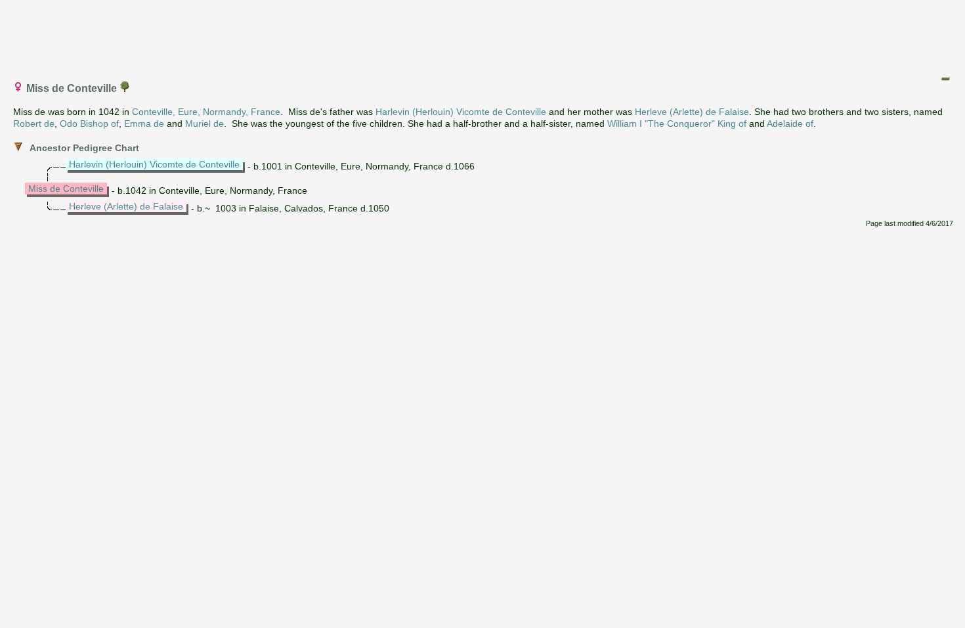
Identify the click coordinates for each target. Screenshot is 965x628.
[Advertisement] (483, 34)
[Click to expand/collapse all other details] (945, 79)
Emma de (144, 123)
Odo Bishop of (89, 123)
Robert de (33, 123)
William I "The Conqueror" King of (676, 123)
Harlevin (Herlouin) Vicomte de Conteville (460, 111)
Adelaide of (790, 123)
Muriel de (204, 123)
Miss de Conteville (66, 188)
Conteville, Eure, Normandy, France (206, 111)
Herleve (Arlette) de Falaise (692, 111)
